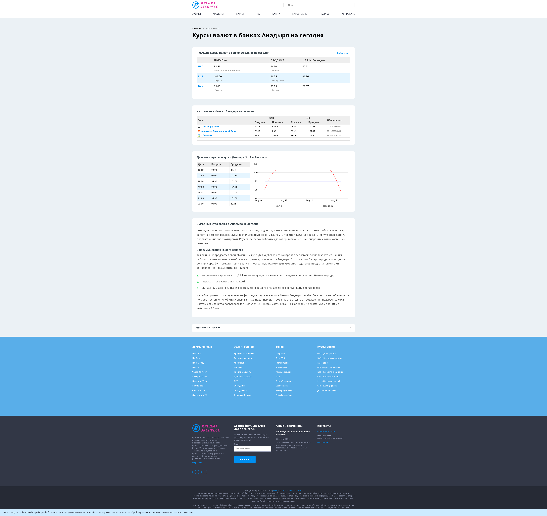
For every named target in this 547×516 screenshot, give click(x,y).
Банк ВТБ (280, 358)
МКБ (278, 376)
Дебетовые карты (243, 376)
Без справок (198, 385)
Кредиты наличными (244, 353)
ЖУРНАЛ (325, 14)
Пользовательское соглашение (287, 490)
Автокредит (240, 362)
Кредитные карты (242, 372)
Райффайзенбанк (284, 395)
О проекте (197, 462)
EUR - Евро (322, 362)
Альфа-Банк (281, 367)
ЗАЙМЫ (196, 14)
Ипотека (238, 367)
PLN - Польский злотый (328, 381)
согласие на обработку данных (134, 512)
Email (236, 444)
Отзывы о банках (242, 395)
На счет (196, 367)
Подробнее (322, 442)
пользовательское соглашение (178, 512)
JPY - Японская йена (326, 390)
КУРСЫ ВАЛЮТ (300, 14)
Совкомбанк (282, 385)
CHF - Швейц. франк (327, 385)
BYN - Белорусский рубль (329, 358)
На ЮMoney (198, 362)
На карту (196, 353)
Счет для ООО (241, 390)
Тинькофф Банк (210, 126)
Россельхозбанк (283, 372)
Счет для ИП (240, 385)
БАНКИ (276, 14)
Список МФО (198, 390)
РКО (258, 14)
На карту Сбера (199, 381)
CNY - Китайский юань (328, 376)
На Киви (196, 358)
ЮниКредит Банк (284, 390)
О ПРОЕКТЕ (348, 14)
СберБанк (206, 135)
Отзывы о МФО (199, 395)
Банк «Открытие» (284, 381)
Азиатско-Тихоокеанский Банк (218, 131)
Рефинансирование (243, 358)
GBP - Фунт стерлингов (328, 367)
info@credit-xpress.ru (326, 431)
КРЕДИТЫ (218, 14)
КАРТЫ (240, 14)
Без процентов (199, 376)
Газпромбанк (282, 362)
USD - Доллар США (326, 353)
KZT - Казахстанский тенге (330, 372)
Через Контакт (199, 372)
